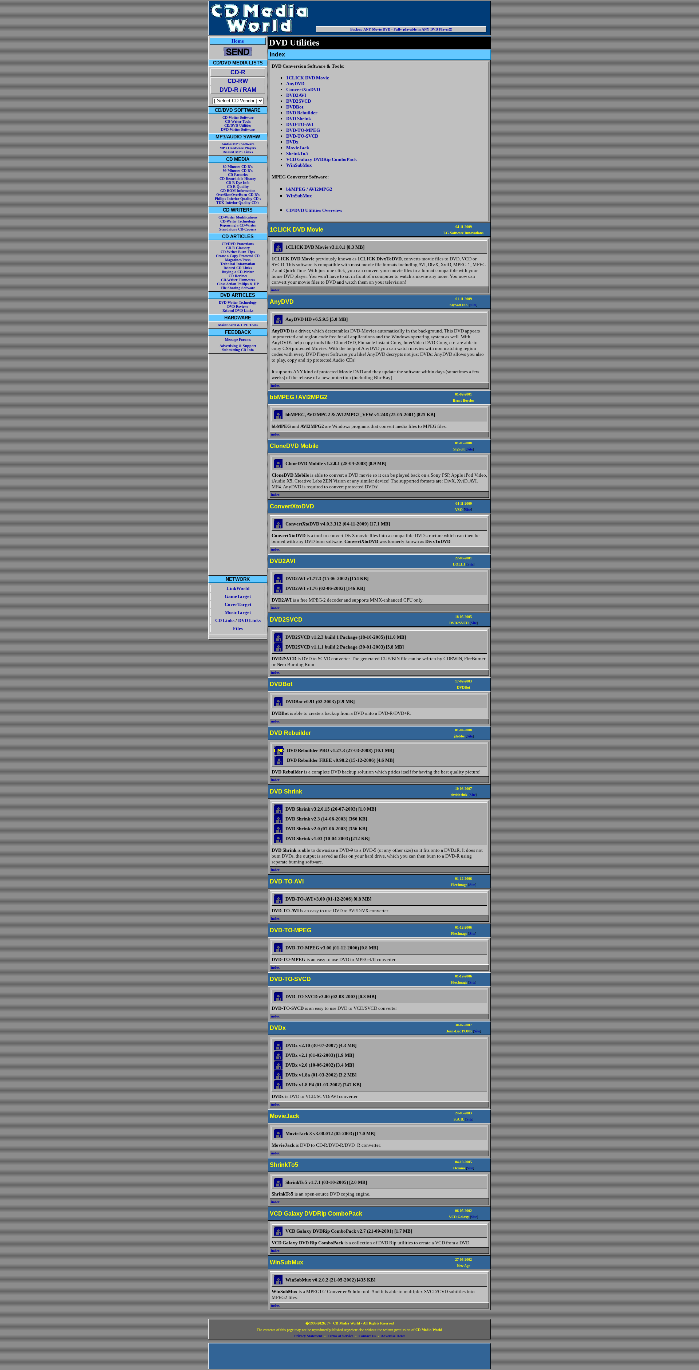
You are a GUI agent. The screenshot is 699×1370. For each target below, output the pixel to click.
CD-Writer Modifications (237, 217)
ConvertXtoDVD (303, 89)
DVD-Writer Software (237, 129)
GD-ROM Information (238, 191)
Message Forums (238, 340)
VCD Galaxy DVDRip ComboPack (321, 159)
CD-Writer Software (237, 117)
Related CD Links (238, 268)
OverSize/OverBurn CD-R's (238, 195)
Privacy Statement (308, 1336)
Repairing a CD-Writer (238, 225)
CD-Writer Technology (238, 221)
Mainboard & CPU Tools (238, 325)
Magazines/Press (237, 260)
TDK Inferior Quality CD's (237, 203)
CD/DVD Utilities (237, 125)
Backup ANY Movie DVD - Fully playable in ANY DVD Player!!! (401, 29)
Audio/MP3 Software (237, 144)
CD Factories (238, 175)
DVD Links (249, 620)
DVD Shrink (298, 118)
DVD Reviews (237, 306)
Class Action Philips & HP (238, 284)
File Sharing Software (238, 288)
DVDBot (294, 107)
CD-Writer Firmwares (238, 280)
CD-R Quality (238, 187)
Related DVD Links (237, 310)
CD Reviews (238, 276)
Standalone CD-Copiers (237, 229)
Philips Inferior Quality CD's (238, 199)
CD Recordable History (238, 179)
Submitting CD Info (238, 350)
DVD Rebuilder (301, 112)
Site (473, 305)
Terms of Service (340, 1336)
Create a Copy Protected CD (238, 256)
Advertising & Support (238, 346)
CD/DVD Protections (238, 244)
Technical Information (237, 264)
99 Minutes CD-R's (238, 171)
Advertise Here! (393, 1336)
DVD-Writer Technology (238, 302)
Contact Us (367, 1336)
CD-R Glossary (238, 248)
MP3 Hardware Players (238, 148)
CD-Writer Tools (238, 121)
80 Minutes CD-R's (238, 167)
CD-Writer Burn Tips (238, 252)
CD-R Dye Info (237, 183)
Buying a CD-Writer (238, 272)
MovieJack (297, 147)
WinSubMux (299, 165)
